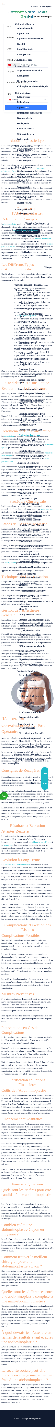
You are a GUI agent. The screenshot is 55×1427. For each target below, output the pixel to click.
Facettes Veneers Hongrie (27, 754)
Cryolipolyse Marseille (29, 630)
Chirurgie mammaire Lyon (29, 389)
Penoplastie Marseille (29, 717)
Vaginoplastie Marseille (30, 635)
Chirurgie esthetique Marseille (29, 512)
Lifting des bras (24, 60)
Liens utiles (46, 277)
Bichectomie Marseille (29, 567)
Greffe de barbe (24, 176)
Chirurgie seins (22, 66)
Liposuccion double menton (30, 38)
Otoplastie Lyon (26, 369)
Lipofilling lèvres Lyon (29, 364)
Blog (33, 783)
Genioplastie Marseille (29, 530)
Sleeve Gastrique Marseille (31, 733)
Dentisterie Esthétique (27, 671)
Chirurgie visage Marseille (29, 516)
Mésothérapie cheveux (32, 247)
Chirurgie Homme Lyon (28, 489)
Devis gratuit (45, 778)
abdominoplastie (9, 224)
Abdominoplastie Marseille (31, 591)
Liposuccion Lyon (27, 424)
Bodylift (21, 44)
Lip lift (20, 107)
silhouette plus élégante (41, 842)
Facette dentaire (25, 150)
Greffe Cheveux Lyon (29, 504)
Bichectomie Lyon (27, 343)
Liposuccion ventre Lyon (30, 430)
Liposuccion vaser (30, 241)
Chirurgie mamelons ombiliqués (32, 86)
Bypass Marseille (27, 728)
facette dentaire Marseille (31, 675)
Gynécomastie (23, 187)
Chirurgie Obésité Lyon (28, 463)
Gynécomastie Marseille (30, 712)
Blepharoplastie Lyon (29, 337)
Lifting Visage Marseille (30, 520)
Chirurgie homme (23, 167)
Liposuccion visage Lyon (30, 374)
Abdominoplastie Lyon (29, 435)
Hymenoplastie (24, 197)
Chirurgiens (46, 6)
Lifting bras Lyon (27, 440)
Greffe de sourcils (25, 128)
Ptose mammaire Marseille (31, 664)
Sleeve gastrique (25, 213)
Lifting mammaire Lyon (30, 408)
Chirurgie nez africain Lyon (32, 327)
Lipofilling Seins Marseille (31, 659)
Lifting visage (23, 97)
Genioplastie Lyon (27, 332)
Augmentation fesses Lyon (31, 445)
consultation (9, 436)
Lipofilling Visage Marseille (32, 525)
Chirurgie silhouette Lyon (29, 420)
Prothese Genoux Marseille (31, 620)
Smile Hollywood (25, 160)
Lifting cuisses (24, 54)
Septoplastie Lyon (27, 321)
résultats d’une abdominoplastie (17, 865)
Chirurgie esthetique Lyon (27, 290)
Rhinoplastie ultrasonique (29, 113)
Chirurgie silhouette (24, 24)
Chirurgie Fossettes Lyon (31, 348)
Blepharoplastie (24, 118)
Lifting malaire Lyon (28, 358)
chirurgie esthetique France (28, 285)
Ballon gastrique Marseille (31, 746)
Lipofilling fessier (25, 49)
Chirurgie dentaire (24, 146)
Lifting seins (23, 76)
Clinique (48, 267)
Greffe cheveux (24, 171)
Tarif (49, 257)
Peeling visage (28, 231)
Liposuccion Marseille (29, 577)
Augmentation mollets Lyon (32, 456)
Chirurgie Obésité (23, 209)
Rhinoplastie (23, 102)
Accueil (34, 6)
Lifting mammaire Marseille (32, 646)
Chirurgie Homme (25, 703)
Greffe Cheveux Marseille (31, 706)
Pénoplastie (22, 181)
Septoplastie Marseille (29, 562)
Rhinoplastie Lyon (27, 303)
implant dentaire (25, 155)
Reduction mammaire (27, 81)
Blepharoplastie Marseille (31, 535)
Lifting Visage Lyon (28, 298)
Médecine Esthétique (35, 223)
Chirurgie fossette (25, 134)
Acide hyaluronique (30, 236)
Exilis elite (26, 252)
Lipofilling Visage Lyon (30, 308)
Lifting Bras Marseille (29, 596)
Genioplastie (23, 123)
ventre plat (8, 845)
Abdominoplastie (25, 28)
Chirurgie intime (23, 193)
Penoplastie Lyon (27, 493)
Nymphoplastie (24, 203)
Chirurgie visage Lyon (27, 294)
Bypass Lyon (25, 477)
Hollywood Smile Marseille (31, 696)
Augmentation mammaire (29, 70)
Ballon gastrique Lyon (29, 467)
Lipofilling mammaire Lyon (32, 414)
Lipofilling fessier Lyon (30, 451)
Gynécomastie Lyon (28, 498)
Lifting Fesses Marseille (30, 614)
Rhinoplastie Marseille (29, 541)
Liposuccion (23, 33)
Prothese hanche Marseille (31, 625)
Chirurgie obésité (25, 724)
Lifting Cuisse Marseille (30, 601)
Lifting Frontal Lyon (28, 353)
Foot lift (25, 257)
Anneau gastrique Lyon (30, 472)
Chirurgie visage (23, 93)
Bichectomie (23, 139)
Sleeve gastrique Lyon (29, 482)
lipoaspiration (10, 563)
